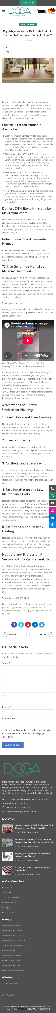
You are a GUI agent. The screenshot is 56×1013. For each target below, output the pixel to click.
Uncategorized (28, 24)
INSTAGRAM (8, 912)
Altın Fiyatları (8, 995)
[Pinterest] (28, 625)
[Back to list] (28, 634)
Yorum (6, 662)
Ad (4, 695)
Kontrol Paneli (8, 950)
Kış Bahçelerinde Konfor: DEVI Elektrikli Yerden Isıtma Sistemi (33, 855)
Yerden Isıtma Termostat (13, 940)
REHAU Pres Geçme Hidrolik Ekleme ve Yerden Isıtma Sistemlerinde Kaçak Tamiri (34, 841)
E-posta (6, 707)
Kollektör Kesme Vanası (13, 970)
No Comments (33, 832)
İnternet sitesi (8, 718)
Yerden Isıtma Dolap (11, 965)
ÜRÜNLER (6, 892)
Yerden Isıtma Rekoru (12, 955)
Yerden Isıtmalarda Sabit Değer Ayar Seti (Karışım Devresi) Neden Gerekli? (34, 827)
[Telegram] (42, 625)
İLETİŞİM (6, 907)
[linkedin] (35, 625)
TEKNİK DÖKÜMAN (11, 897)
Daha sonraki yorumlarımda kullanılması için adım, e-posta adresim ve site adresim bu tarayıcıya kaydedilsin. (27, 733)
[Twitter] (21, 625)
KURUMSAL (7, 887)
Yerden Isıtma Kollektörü (13, 935)
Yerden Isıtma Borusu (12, 925)
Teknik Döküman (10, 983)
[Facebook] (14, 625)
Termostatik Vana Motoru (14, 945)
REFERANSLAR (9, 902)
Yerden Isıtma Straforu (12, 930)
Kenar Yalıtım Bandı (11, 960)
